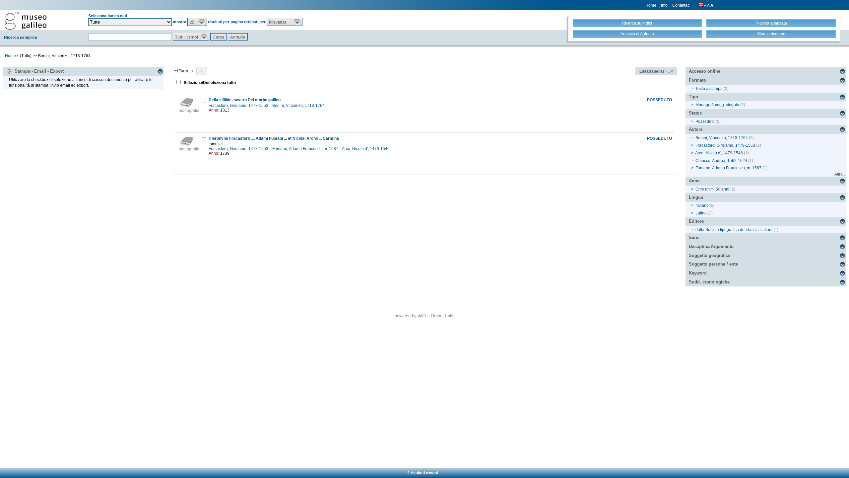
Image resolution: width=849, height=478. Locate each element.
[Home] (25, 20)
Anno (694, 180)
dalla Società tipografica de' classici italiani (733, 229)
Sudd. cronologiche (709, 281)
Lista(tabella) (652, 71)
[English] (700, 5)
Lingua (696, 197)
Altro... (840, 174)
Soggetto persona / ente (713, 264)
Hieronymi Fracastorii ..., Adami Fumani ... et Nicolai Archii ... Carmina (274, 138)
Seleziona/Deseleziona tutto (209, 82)
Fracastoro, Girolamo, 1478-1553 (239, 105)
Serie (694, 237)
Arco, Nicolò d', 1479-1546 (366, 148)
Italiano (702, 205)
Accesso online (704, 71)
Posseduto (705, 121)
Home (650, 5)
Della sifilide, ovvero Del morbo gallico (245, 100)
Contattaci (681, 5)
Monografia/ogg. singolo (717, 105)
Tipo (693, 96)
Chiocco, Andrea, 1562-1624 (721, 160)
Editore (696, 221)
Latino (701, 213)
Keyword (698, 273)
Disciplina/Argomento (711, 246)
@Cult (424, 315)
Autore (695, 129)
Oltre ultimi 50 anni (712, 189)
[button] (197, 22)
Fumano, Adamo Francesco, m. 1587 (305, 148)
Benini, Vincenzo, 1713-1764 (299, 105)
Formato (697, 80)
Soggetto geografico (710, 255)
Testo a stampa (709, 88)
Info (664, 5)
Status (695, 113)
